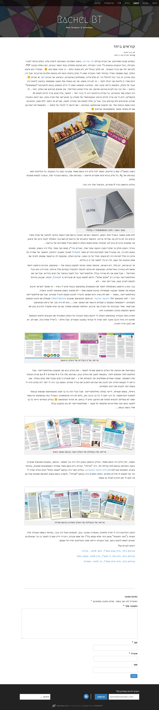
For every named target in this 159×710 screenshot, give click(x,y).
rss (86, 696)
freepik (76, 252)
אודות (97, 3)
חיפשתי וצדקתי (101, 298)
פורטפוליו (109, 3)
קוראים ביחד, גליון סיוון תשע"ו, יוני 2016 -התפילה (109, 561)
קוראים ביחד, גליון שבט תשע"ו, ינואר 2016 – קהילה (108, 551)
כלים (127, 3)
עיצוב (136, 3)
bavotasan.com (62, 706)
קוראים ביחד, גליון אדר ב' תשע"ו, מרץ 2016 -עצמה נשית (106, 556)
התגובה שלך (130, 606)
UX (119, 3)
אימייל (133, 653)
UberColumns (58, 298)
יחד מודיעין (88, 61)
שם (134, 642)
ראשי (154, 3)
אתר (135, 664)
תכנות (145, 3)
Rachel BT (79, 19)
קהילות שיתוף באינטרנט (97, 470)
